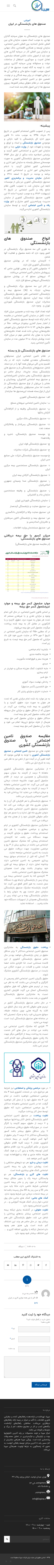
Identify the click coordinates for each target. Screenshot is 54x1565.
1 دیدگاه (21, 1246)
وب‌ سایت (11, 1348)
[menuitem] (14, 5)
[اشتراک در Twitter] (38, 1265)
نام (13, 1328)
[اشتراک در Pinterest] (23, 1265)
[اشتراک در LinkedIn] (15, 1265)
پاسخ (36, 1303)
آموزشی (27, 20)
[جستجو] (14, 5)
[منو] (9, 5)
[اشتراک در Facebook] (46, 1265)
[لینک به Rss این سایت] (6, 1561)
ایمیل (12, 1338)
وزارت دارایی (20, 147)
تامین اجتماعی (20, 751)
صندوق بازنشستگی (32, 143)
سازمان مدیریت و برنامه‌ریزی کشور (23, 178)
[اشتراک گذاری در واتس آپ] (31, 1265)
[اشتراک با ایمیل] (8, 1265)
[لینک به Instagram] (10, 1561)
